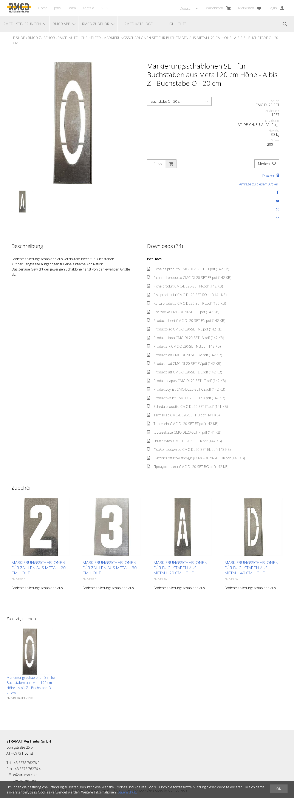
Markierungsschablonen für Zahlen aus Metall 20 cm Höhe (38, 568)
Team (71, 8)
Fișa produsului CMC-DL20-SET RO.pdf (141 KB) (190, 294)
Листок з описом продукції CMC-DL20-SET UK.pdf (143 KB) (199, 458)
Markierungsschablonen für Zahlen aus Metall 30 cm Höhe (109, 568)
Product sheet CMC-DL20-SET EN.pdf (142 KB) (189, 320)
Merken (264, 163)
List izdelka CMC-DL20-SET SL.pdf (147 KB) (186, 312)
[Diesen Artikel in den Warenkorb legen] (171, 164)
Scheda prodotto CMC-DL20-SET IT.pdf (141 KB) (190, 406)
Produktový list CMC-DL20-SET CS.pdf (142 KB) (189, 389)
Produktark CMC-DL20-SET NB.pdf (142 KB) (187, 346)
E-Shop (19, 37)
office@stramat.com (21, 774)
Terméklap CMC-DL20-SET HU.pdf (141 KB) (186, 415)
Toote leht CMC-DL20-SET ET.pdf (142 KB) (185, 423)
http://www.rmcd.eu (21, 780)
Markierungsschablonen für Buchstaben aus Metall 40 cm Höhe (251, 568)
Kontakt (88, 8)
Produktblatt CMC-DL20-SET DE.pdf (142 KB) (187, 372)
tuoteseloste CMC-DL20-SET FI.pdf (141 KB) (187, 432)
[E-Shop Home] (19, 8)
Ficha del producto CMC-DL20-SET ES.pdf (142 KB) (192, 277)
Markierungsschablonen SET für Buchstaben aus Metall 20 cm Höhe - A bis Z (174, 37)
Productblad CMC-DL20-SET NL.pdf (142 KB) (187, 329)
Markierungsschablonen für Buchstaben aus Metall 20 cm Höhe (180, 568)
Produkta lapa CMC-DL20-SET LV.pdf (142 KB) (188, 337)
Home (43, 8)
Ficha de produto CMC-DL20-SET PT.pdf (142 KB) (191, 269)
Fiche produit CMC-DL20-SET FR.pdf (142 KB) (188, 286)
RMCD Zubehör (41, 37)
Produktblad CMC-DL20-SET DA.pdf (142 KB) (187, 355)
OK (278, 788)
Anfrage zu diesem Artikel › (259, 184)
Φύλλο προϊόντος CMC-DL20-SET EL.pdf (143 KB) (192, 449)
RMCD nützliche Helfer (79, 37)
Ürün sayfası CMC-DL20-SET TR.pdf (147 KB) (187, 441)
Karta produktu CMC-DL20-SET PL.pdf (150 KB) (189, 303)
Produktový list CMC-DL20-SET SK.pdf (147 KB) (189, 398)
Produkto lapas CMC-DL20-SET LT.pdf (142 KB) (189, 380)
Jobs (57, 8)
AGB (104, 8)
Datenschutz (127, 792)
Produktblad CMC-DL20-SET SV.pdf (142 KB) (187, 363)
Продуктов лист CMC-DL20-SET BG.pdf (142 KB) (191, 466)
